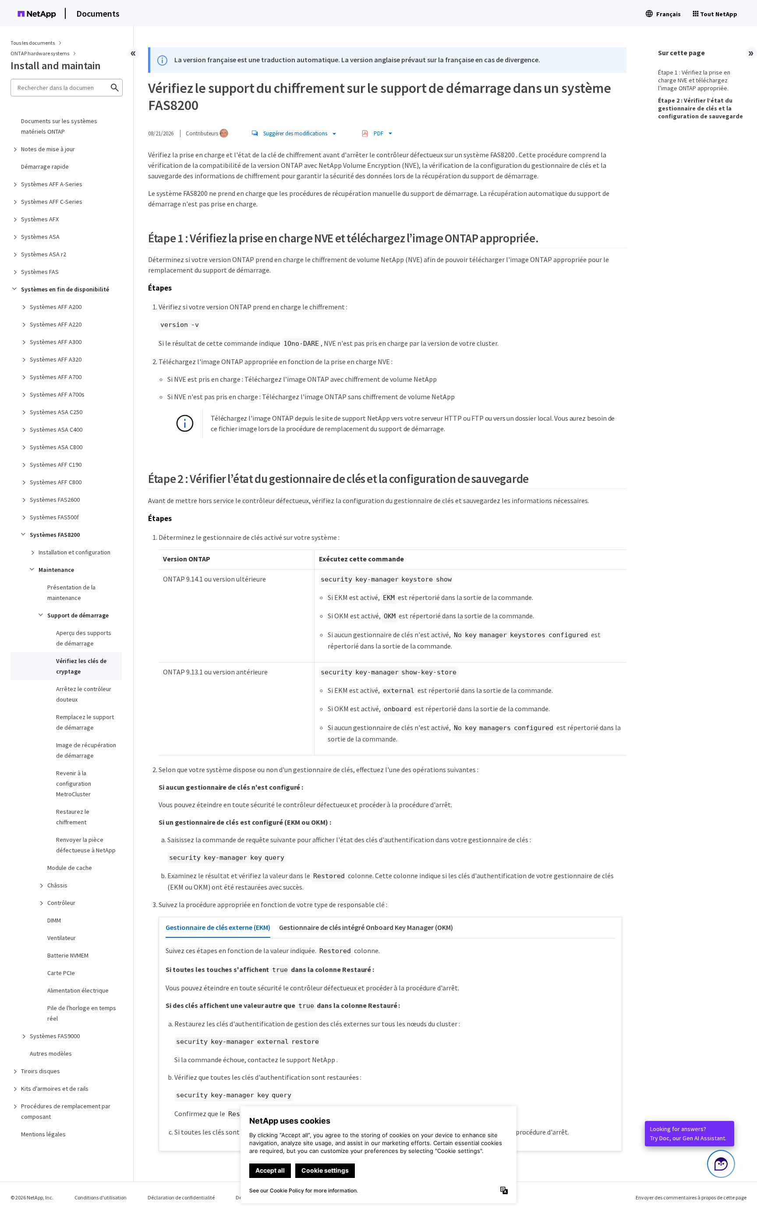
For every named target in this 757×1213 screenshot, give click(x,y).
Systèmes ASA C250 (56, 412)
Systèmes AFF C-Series (51, 202)
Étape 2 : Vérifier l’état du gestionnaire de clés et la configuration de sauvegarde (700, 108)
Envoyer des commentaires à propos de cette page (691, 1197)
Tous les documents (33, 42)
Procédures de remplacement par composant (65, 1111)
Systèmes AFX (40, 219)
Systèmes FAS (40, 272)
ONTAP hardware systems (40, 53)
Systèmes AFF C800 (55, 482)
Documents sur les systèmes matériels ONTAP (59, 126)
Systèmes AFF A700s (57, 394)
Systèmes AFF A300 (55, 342)
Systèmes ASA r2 (43, 254)
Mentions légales (43, 1134)
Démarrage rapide (45, 166)
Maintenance (56, 570)
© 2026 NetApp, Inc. (32, 1197)
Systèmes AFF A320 (55, 359)
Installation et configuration (74, 552)
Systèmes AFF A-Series (51, 184)
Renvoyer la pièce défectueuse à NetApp (86, 845)
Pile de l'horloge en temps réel (81, 1013)
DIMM (54, 920)
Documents (98, 13)
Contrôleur (61, 903)
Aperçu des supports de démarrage (83, 638)
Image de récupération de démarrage (86, 750)
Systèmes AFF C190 (55, 464)
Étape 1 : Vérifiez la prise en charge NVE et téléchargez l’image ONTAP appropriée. (694, 80)
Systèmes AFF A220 (55, 324)
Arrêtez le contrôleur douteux (83, 694)
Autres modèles (51, 1053)
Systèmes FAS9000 (55, 1036)
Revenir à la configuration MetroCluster (73, 783)
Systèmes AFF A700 (55, 377)
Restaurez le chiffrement (72, 817)
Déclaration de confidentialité (181, 1197)
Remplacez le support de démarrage (85, 722)
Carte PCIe (61, 973)
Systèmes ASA (40, 237)
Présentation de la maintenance (71, 592)
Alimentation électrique (78, 990)
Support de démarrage (78, 615)
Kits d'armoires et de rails (54, 1088)
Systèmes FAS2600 (55, 500)
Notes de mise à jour (48, 149)
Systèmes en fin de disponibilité (65, 289)
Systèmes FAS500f (54, 517)
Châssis (57, 885)
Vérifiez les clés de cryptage (81, 666)
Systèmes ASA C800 (56, 447)
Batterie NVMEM (67, 955)
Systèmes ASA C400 (56, 429)
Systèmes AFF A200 (55, 307)
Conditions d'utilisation (100, 1197)
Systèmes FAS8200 (55, 535)
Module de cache (69, 868)
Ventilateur (61, 938)
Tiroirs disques (40, 1071)
